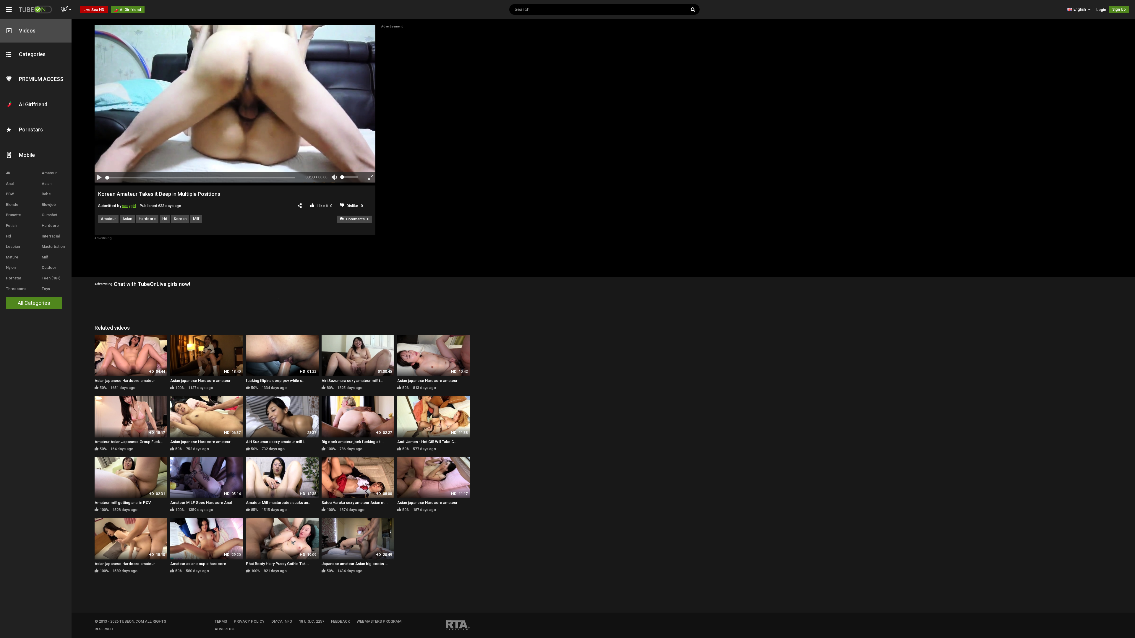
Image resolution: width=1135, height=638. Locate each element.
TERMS (221, 621)
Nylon (11, 267)
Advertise (225, 629)
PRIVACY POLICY (249, 621)
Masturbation (53, 246)
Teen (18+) (51, 278)
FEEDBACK (340, 621)
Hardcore (50, 225)
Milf (45, 257)
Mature (12, 257)
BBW (10, 194)
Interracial (51, 236)
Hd (8, 236)
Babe (46, 194)
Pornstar (13, 278)
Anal (10, 183)
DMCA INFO (281, 621)
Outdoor (49, 267)
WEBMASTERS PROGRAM (379, 621)
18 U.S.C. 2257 (311, 621)
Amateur (49, 173)
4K (8, 173)
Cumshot (49, 215)
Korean (180, 219)
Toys (46, 289)
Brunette (13, 215)
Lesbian (13, 246)
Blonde (12, 204)
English (1080, 9)
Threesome (16, 289)
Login (1101, 9)
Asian (46, 183)
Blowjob (49, 204)
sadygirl (129, 206)
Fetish (11, 225)
